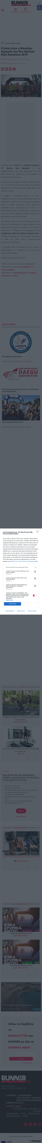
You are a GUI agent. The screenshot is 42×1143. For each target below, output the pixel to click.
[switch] (34, 572)
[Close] (38, 532)
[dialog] (21, 571)
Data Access (21, 611)
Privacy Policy (32, 611)
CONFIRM (12, 604)
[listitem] (21, 567)
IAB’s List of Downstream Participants (23, 561)
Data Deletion (10, 611)
